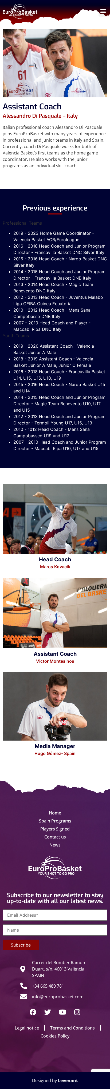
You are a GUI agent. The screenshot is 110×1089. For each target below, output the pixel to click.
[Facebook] (33, 1012)
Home (55, 813)
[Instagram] (77, 1012)
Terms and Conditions (72, 1028)
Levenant (68, 1080)
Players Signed (55, 829)
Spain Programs (55, 821)
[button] (103, 11)
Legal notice (27, 1028)
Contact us (55, 837)
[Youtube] (62, 1012)
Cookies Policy (55, 1036)
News (55, 845)
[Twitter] (47, 1012)
